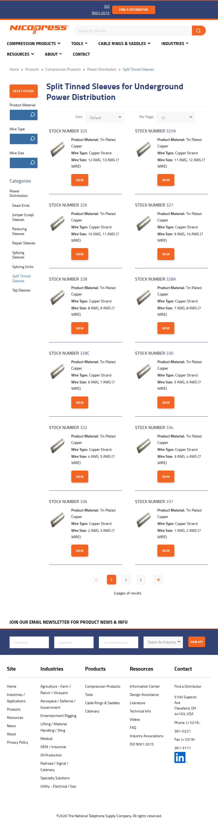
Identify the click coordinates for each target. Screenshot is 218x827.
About (51, 54)
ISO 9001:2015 (142, 744)
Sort (79, 116)
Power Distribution (19, 193)
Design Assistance (144, 694)
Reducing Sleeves (19, 231)
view (79, 180)
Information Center (145, 686)
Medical (46, 738)
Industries (172, 43)
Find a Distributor (133, 9)
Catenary (92, 711)
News (11, 725)
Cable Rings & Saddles (122, 43)
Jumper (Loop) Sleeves (23, 217)
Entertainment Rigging (58, 715)
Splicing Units (22, 266)
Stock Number (68, 130)
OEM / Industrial (53, 746)
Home (11, 686)
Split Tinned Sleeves (21, 278)
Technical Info (140, 711)
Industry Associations (147, 735)
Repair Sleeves (23, 242)
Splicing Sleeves (18, 255)
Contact (81, 54)
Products (14, 709)
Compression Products (31, 43)
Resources (18, 54)
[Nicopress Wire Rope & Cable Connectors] (39, 30)
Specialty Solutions (55, 777)
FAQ (133, 727)
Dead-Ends (21, 205)
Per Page (146, 116)
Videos (135, 719)
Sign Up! (197, 641)
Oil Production (51, 754)
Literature (137, 702)
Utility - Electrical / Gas (58, 786)
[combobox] (24, 115)
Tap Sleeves (21, 290)
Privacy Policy (17, 742)
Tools (77, 43)
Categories (20, 181)
